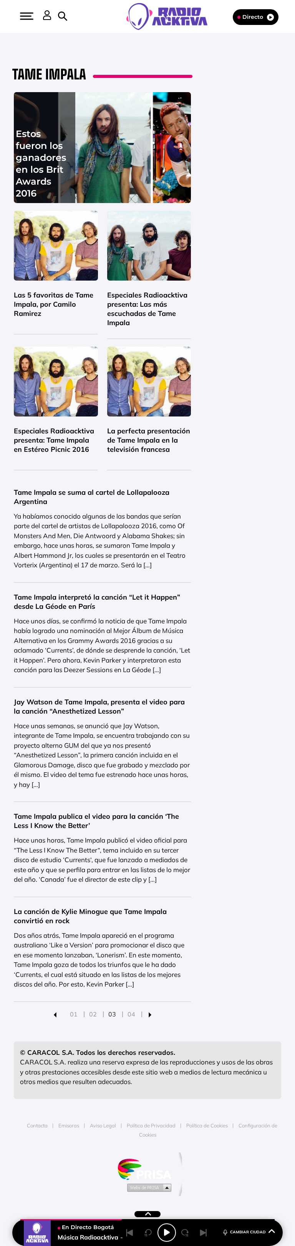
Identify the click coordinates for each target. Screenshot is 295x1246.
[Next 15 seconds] (185, 1232)
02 (93, 1014)
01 (74, 1014)
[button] (25, 16)
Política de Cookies (207, 1125)
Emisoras (68, 1125)
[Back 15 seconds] (148, 1232)
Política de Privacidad (151, 1125)
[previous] (55, 1014)
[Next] (203, 1232)
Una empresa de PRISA (147, 1169)
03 (112, 1014)
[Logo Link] (170, 16)
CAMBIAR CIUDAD (248, 1231)
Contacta (37, 1125)
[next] (150, 1014)
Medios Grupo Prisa (147, 1187)
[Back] (130, 1232)
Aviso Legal (103, 1125)
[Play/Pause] (166, 1232)
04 (131, 1014)
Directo (252, 16)
